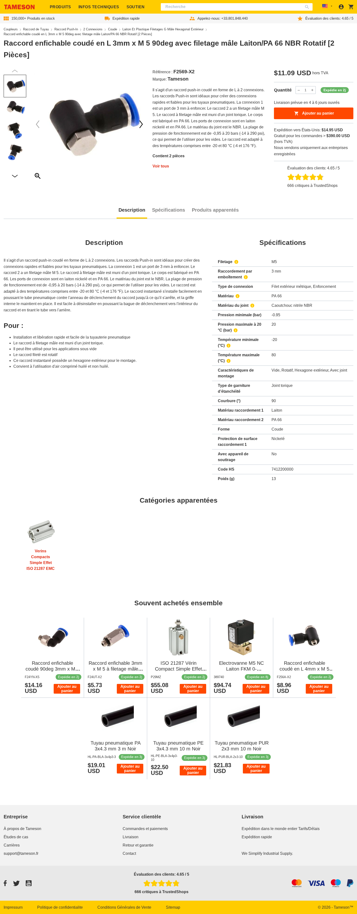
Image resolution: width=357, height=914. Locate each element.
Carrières (12, 845)
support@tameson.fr (21, 853)
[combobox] (237, 7)
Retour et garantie (138, 845)
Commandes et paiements (145, 829)
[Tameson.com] (19, 7)
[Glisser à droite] (37, 124)
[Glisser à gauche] (141, 124)
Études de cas (16, 837)
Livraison (130, 837)
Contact (129, 853)
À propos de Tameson (22, 829)
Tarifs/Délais (309, 829)
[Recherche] (308, 7)
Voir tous (161, 166)
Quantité (283, 90)
